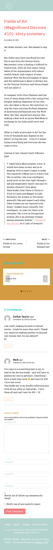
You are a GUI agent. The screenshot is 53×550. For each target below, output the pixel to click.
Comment (10, 422)
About (17, 524)
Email (9, 474)
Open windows (14, 273)
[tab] (21, 291)
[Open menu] (47, 5)
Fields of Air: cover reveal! (13, 243)
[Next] (45, 278)
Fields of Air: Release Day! (43, 243)
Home (8, 524)
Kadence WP (41, 542)
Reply (8, 346)
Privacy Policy (40, 524)
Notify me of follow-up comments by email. (24, 497)
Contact (26, 524)
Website (9, 486)
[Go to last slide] (7, 278)
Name (9, 462)
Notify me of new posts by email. (24, 504)
